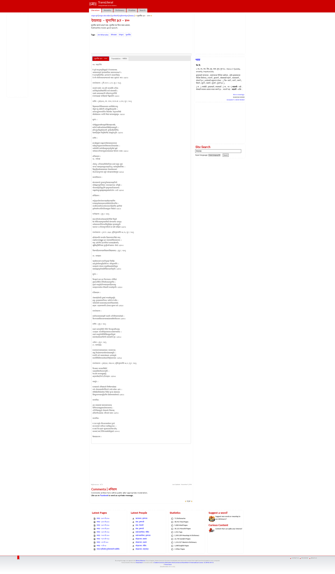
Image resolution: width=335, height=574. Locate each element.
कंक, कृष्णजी (140, 529)
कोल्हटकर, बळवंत (141, 539)
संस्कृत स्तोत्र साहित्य (105, 16)
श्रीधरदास (114, 34)
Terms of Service (140, 560)
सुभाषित (128, 34)
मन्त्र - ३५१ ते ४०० (103, 522)
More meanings (238, 94)
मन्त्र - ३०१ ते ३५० (103, 525)
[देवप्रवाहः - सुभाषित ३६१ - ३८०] (136, 15)
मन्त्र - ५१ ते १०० (102, 542)
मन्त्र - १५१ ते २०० (103, 536)
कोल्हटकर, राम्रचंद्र (142, 549)
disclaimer (304, 558)
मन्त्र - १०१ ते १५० (103, 539)
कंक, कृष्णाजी (140, 522)
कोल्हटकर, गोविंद (141, 546)
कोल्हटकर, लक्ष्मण (141, 542)
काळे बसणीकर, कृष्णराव (143, 536)
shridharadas (103, 34)
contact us (295, 558)
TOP (188, 501)
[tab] (100, 58)
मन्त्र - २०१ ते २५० (103, 532)
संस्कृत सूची (94, 16)
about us (314, 558)
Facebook (104, 495)
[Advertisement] (17, 55)
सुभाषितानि (115, 16)
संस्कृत (121, 34)
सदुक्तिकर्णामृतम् (123, 16)
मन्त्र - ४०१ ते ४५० (103, 519)
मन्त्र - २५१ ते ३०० (103, 529)
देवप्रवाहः (131, 16)
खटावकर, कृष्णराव (141, 519)
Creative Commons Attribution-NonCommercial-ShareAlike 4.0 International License (178, 562)
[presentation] (101, 59)
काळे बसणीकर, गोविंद (142, 532)
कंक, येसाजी (139, 525)
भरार (198, 60)
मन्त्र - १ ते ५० (101, 546)
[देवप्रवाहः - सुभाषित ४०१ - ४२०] (151, 15)
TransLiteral (139, 562)
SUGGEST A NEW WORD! (236, 100)
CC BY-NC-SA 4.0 (208, 562)
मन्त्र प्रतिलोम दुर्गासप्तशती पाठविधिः (108, 549)
